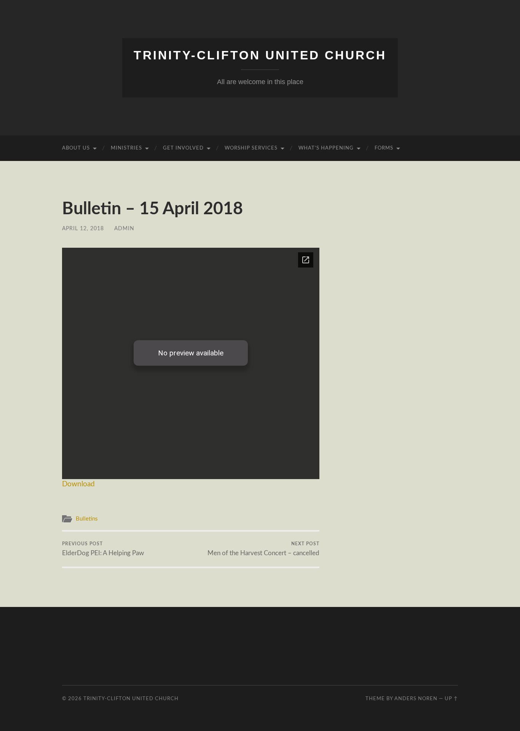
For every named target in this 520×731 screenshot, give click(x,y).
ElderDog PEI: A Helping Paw (103, 548)
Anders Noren (415, 698)
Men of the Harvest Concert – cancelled (263, 548)
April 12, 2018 (83, 228)
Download (78, 484)
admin (124, 228)
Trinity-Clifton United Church (260, 55)
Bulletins (87, 519)
